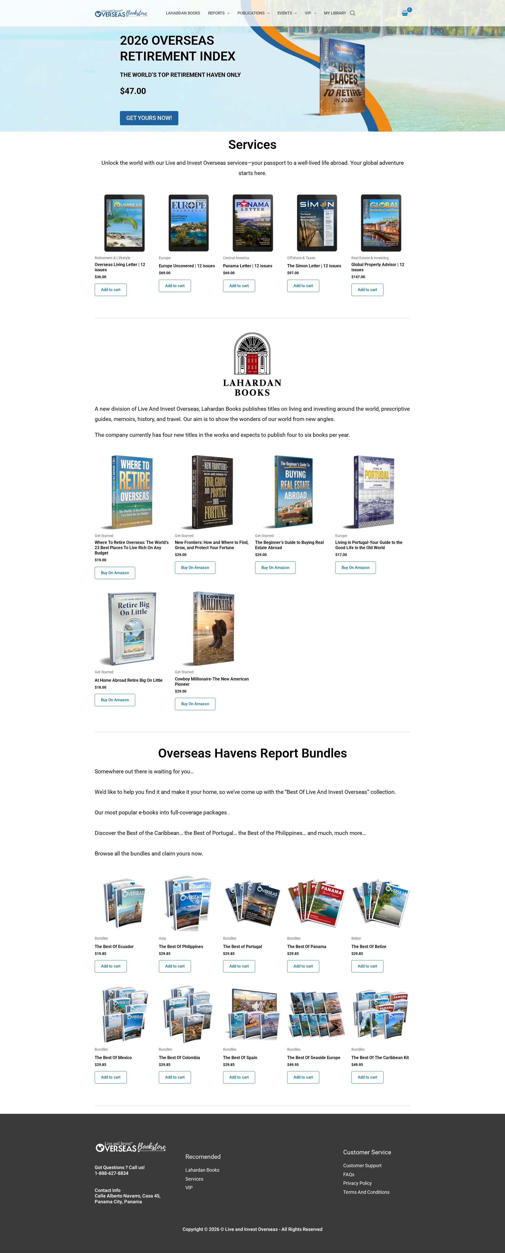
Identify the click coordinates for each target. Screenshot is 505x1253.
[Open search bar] (352, 13)
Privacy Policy (357, 1183)
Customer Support (362, 1165)
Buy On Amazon (115, 572)
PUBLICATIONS (251, 13)
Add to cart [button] (110, 289)
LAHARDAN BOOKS (183, 13)
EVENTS (284, 13)
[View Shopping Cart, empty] (402, 13)
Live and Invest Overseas (251, 1229)
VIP (308, 13)
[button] (227, 13)
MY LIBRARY (335, 13)
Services (194, 1179)
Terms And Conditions (366, 1192)
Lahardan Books (202, 1170)
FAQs (348, 1174)
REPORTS (216, 13)
